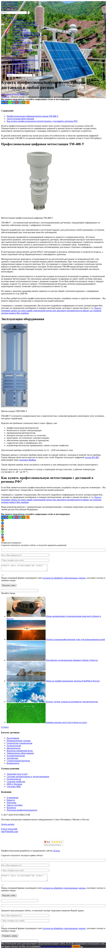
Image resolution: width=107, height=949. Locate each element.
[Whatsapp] (10, 102)
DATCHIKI (9, 2)
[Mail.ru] (2, 528)
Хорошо (76, 946)
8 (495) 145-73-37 (9, 10)
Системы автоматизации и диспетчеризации (28, 776)
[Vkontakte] (3, 102)
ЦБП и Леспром (14, 784)
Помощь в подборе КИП (13, 94)
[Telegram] (13, 102)
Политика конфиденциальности (27, 70)
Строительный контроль (24, 42)
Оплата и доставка (21, 65)
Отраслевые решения (22, 50)
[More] (27, 102)
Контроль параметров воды (25, 32)
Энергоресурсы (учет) (17, 774)
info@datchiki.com (9, 7)
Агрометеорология (21, 37)
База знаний (12, 47)
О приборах (18, 52)
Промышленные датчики (24, 22)
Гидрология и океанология (25, 25)
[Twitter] (20, 102)
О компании (12, 797)
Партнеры (11, 802)
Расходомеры (18, 20)
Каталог (10, 17)
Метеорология (19, 30)
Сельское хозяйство (16, 781)
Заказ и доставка (14, 805)
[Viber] (17, 102)
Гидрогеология (19, 27)
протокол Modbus (27, 460)
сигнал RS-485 (92, 457)
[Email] (23, 102)
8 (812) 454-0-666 (9, 5)
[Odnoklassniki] (2, 526)
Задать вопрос (7, 824)
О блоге (5, 727)
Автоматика (18, 40)
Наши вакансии (19, 62)
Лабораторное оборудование (25, 35)
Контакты (11, 72)
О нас (9, 57)
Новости (16, 55)
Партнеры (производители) (25, 60)
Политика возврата (21, 67)
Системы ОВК (14, 786)
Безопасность (18, 45)
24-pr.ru (56, 850)
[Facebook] (6, 102)
